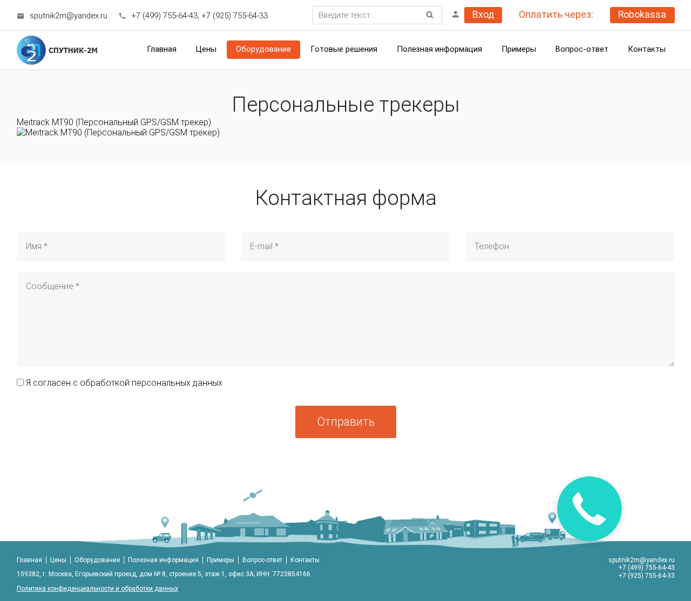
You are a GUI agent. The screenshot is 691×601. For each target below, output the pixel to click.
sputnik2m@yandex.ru (68, 16)
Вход (483, 14)
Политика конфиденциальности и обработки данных (97, 588)
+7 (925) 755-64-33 (234, 16)
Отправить (346, 421)
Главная (162, 49)
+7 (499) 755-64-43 (164, 16)
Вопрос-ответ (581, 49)
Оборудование (263, 49)
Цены (58, 560)
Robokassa (642, 14)
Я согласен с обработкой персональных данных (123, 383)
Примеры (220, 560)
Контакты (647, 49)
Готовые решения (343, 49)
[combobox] (377, 15)
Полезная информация (439, 49)
